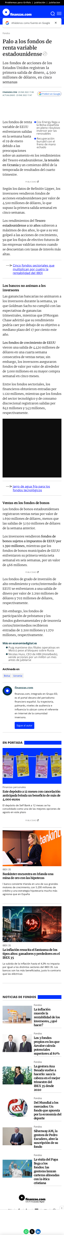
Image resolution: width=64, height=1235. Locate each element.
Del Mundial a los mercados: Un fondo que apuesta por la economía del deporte (47, 1110)
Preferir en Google (51, 93)
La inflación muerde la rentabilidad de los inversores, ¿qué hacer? (47, 1017)
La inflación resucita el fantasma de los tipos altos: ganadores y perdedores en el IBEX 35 (31, 954)
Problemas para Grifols (18, 2)
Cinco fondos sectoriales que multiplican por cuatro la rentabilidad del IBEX (33, 269)
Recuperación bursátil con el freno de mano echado (46, 143)
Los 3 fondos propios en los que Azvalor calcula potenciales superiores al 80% (47, 1045)
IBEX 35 (7, 869)
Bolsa (7, 675)
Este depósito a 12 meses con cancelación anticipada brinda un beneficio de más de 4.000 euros (31, 795)
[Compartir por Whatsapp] (26, 1231)
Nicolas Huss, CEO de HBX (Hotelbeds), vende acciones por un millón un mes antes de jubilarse (33, 657)
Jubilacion (54, 2)
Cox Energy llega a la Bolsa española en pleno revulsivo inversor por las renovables (48, 128)
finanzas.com (10, 92)
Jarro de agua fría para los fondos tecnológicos (31, 488)
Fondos (6, 33)
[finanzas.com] (32, 1199)
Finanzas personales (14, 787)
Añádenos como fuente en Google (30, 23)
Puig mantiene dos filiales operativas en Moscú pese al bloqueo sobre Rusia (34, 649)
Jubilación (40, 2)
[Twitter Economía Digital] (32, 1231)
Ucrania (17, 675)
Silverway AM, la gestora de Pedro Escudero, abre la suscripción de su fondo (46, 1139)
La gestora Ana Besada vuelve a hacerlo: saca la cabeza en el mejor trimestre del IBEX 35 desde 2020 (47, 1078)
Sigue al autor (24, 725)
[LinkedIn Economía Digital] (38, 1231)
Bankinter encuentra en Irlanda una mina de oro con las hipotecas (28, 876)
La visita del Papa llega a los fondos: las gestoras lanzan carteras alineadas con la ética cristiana (46, 1171)
